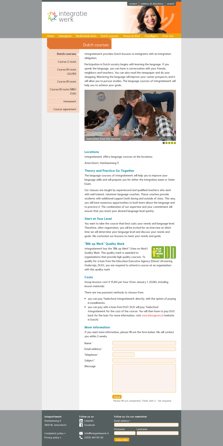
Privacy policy (51, 437)
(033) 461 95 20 (93, 437)
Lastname (142, 429)
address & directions (152, 3)
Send (117, 396)
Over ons (168, 35)
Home (50, 35)
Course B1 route (66, 81)
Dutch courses (109, 35)
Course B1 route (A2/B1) (66, 71)
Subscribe (122, 439)
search (170, 3)
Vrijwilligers (151, 35)
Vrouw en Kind (131, 35)
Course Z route (67, 61)
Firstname (119, 429)
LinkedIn (89, 420)
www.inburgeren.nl (152, 315)
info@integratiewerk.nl (96, 433)
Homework (70, 101)
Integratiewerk (69, 16)
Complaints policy (54, 433)
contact (133, 3)
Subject (89, 360)
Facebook (89, 424)
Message (90, 366)
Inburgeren (65, 35)
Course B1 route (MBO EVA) (63, 91)
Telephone (90, 354)
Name (87, 343)
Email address (92, 348)
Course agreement (64, 109)
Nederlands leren (86, 35)
